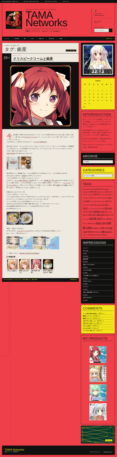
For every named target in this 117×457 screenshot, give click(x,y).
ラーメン (20, 55)
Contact (85, 253)
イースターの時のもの (40, 141)
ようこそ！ (85, 248)
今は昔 (60, 38)
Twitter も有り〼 (92, 147)
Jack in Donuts (11, 153)
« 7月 (84, 106)
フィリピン (20, 231)
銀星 (65, 185)
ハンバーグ (91, 208)
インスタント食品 (105, 194)
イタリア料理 (94, 194)
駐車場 (104, 234)
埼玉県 (95, 218)
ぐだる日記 (16, 38)
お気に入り (41, 38)
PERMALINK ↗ (73, 279)
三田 (108, 208)
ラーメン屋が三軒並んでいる (22, 180)
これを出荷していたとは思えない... (91, 275)
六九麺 (57, 185)
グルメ (14, 55)
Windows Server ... (87, 281)
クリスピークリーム (18, 279)
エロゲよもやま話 (87, 270)
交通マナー (108, 211)
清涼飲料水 (96, 228)
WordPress (101, 191)
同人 (25, 38)
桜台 (93, 223)
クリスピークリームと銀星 (33, 58)
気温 (101, 223)
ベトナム (27, 231)
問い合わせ (51, 38)
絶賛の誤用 (85, 259)
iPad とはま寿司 (86, 325)
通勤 (105, 232)
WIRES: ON (109, 38)
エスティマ (96, 197)
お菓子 (108, 191)
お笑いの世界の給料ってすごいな (90, 292)
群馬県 (98, 232)
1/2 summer (87, 189)
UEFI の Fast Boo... (87, 297)
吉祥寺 (107, 215)
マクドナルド (99, 208)
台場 (92, 215)
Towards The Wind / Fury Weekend (29, 253)
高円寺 (24, 175)
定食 (105, 219)
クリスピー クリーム (30, 137)
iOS (94, 189)
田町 (105, 228)
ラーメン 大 (66, 182)
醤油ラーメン (28, 279)
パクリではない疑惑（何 (88, 330)
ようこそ (7, 38)
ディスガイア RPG (89, 205)
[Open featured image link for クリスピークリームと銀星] (40, 95)
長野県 (93, 234)
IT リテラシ (85, 286)
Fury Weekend (9, 279)
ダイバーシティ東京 (104, 201)
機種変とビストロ (87, 316)
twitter (93, 192)
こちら (107, 135)
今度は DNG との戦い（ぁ (89, 320)
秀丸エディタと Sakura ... (89, 264)
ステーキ (93, 201)
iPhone (100, 189)
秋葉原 (91, 232)
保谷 (85, 215)
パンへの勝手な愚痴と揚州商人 (90, 313)
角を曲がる (47, 180)
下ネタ (87, 212)
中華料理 (99, 212)
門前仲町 (99, 234)
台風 (24, 279)
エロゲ (32, 38)
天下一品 (54, 180)
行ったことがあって (12, 185)
